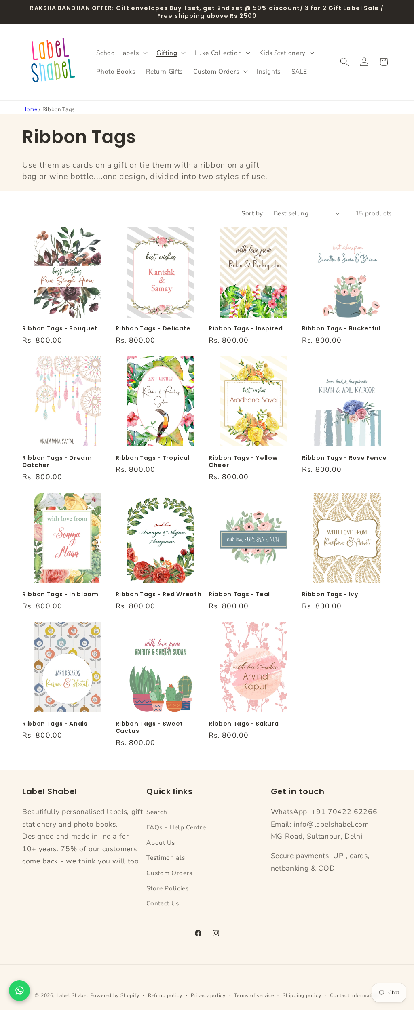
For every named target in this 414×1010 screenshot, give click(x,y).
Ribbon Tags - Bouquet (60, 328)
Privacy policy (208, 995)
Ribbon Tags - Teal (239, 594)
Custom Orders (169, 873)
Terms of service (254, 995)
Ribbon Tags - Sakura (244, 724)
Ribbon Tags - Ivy (330, 594)
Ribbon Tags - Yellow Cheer (243, 461)
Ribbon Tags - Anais (55, 724)
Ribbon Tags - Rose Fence (344, 458)
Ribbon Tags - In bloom (60, 594)
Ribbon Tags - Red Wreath (159, 594)
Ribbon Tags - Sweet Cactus (150, 727)
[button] (121, 52)
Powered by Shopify (114, 995)
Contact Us (162, 903)
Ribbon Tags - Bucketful (341, 328)
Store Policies (167, 888)
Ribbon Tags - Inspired (246, 328)
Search (156, 812)
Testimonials (165, 857)
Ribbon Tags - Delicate (153, 328)
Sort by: (253, 213)
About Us (160, 842)
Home (30, 109)
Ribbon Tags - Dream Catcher (57, 461)
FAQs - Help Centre (176, 827)
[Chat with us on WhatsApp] (19, 990)
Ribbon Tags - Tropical (153, 458)
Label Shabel (73, 995)
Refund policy (165, 995)
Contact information (354, 995)
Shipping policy (302, 995)
